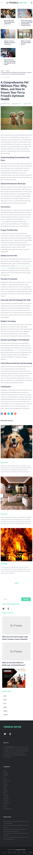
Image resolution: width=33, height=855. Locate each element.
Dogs (19, 103)
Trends (5, 806)
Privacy (5, 711)
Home (4, 696)
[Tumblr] (8, 608)
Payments (5, 794)
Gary (8, 103)
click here (16, 350)
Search (26, 599)
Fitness (5, 783)
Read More (4, 462)
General (5, 785)
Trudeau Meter (11, 849)
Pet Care (5, 796)
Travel (4, 804)
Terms (5, 707)
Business (5, 775)
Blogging (5, 773)
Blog (4, 703)
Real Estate (6, 798)
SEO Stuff (5, 800)
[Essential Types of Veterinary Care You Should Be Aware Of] (16, 441)
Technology (6, 802)
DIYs (4, 777)
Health (5, 787)
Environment (6, 781)
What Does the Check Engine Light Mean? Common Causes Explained (15, 638)
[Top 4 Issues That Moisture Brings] (16, 544)
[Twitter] (3, 608)
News (4, 792)
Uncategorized (7, 808)
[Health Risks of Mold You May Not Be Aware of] (16, 493)
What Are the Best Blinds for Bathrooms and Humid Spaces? (13, 664)
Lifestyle (5, 790)
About (5, 699)
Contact (5, 714)
